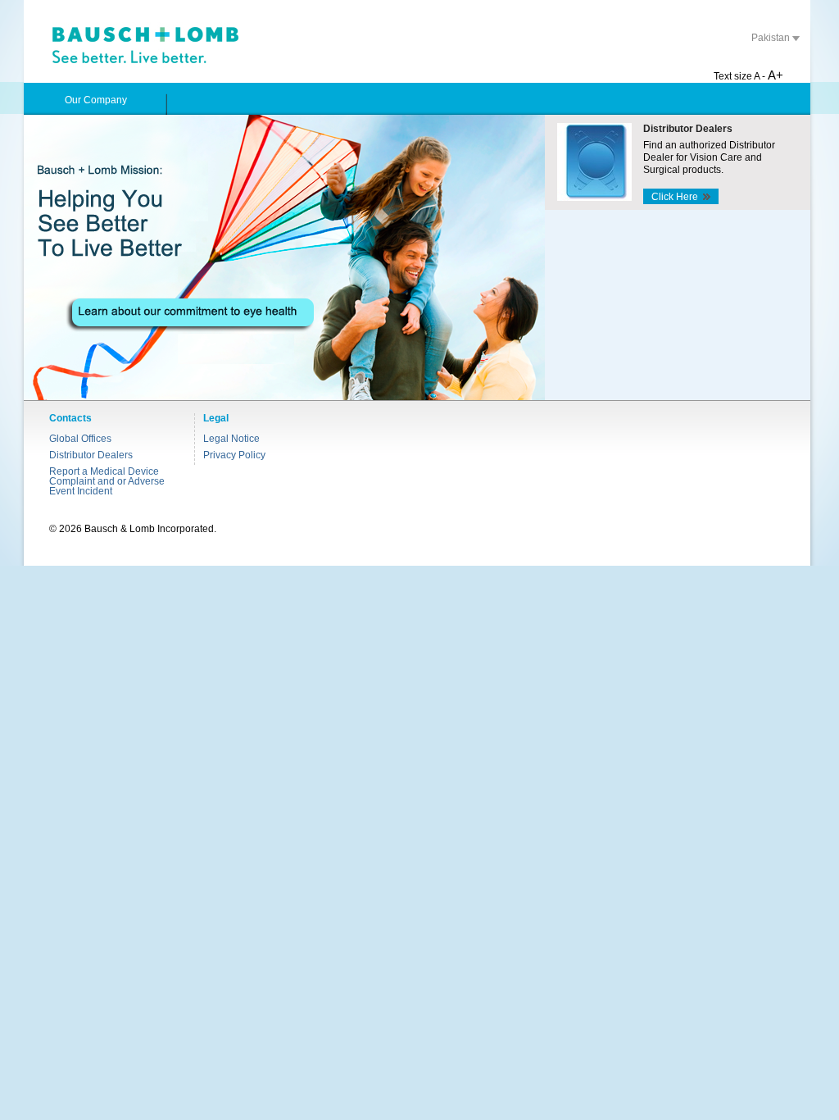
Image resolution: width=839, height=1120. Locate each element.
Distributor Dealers (91, 455)
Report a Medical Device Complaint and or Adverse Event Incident (107, 481)
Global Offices (80, 438)
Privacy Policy (234, 455)
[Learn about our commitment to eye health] (284, 257)
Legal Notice (231, 438)
